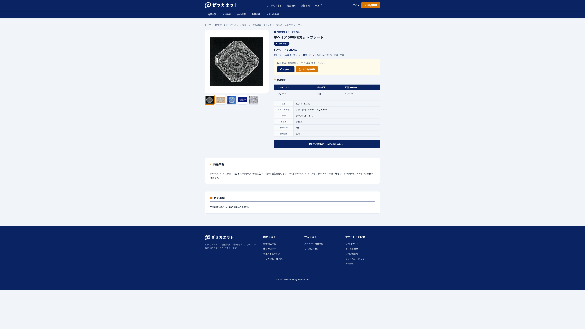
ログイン (354, 5)
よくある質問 (351, 248)
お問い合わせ (272, 14)
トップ (208, 24)
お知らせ (305, 5)
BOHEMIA (292, 49)
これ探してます (274, 5)
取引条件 (256, 14)
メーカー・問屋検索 (313, 243)
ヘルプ (318, 5)
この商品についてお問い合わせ (329, 144)
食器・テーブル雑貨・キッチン (257, 24)
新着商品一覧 (269, 243)
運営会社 (349, 263)
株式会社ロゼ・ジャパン (226, 24)
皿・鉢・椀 (327, 54)
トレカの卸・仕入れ (272, 258)
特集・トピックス (271, 253)
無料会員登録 (370, 5)
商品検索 (291, 5)
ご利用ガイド (351, 243)
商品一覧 (212, 14)
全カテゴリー (269, 248)
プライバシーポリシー (356, 258)
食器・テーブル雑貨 (312, 54)
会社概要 (241, 14)
